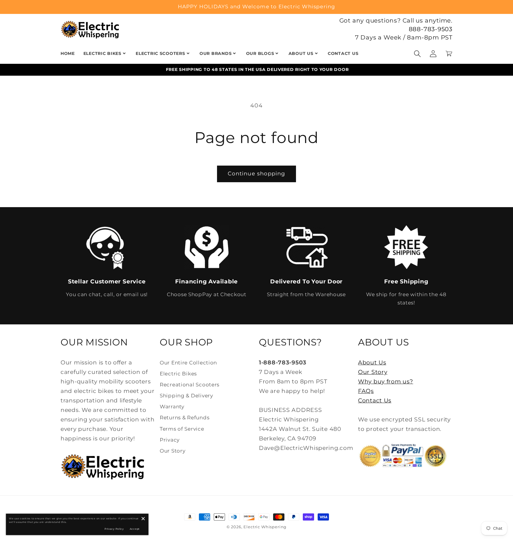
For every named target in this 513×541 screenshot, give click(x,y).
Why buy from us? (385, 381)
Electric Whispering (264, 526)
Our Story (172, 451)
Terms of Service (182, 429)
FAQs (366, 390)
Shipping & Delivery (186, 396)
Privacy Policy (114, 528)
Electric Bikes (178, 374)
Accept (135, 528)
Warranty (172, 407)
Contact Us (374, 400)
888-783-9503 (430, 29)
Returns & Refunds (184, 418)
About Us (372, 362)
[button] (417, 53)
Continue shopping (256, 173)
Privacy (170, 440)
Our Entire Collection (188, 363)
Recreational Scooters (189, 385)
